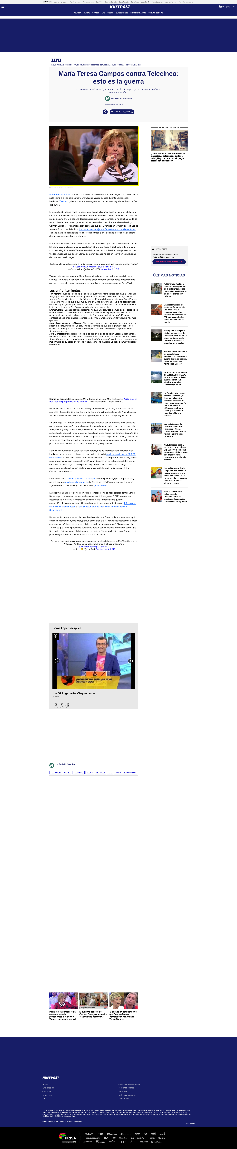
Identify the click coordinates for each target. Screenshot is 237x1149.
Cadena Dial (133, 1137)
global (87, 13)
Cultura (120, 65)
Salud (53, 65)
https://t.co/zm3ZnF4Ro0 (102, 266)
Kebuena (160, 1137)
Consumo (68, 65)
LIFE (103, 13)
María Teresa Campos (59, 194)
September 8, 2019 (109, 269)
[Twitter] (62, 705)
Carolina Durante (111, 2)
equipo (45, 1084)
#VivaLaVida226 (81, 266)
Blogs (90, 773)
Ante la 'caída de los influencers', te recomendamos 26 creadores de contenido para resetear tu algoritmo (175, 497)
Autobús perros (157, 2)
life (110, 773)
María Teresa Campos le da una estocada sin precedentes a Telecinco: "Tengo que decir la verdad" (62, 1015)
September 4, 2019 (105, 549)
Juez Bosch (145, 2)
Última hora (221, 7)
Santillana (114, 1134)
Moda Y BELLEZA (131, 65)
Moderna (100, 1141)
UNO (107, 1137)
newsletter (47, 1095)
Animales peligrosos (186, 2)
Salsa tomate (124, 2)
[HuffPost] (50, 1077)
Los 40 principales (102, 1134)
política (77, 13)
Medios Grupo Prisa (68, 1142)
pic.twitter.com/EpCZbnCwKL (94, 546)
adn (153, 1134)
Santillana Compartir (127, 1134)
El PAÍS (90, 1134)
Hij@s (114, 65)
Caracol (162, 1134)
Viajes (76, 65)
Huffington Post (93, 1137)
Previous (57, 660)
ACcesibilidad (123, 1099)
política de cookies (126, 1088)
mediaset (100, 773)
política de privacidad (127, 1095)
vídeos (110, 13)
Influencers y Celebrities (89, 65)
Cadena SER (137, 1134)
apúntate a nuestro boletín (169, 262)
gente (67, 773)
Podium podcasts (113, 1141)
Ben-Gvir (99, 2)
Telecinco (64, 201)
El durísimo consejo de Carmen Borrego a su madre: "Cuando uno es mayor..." (93, 1014)
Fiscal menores (75, 2)
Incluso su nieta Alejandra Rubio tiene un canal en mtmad (107, 229)
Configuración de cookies (129, 1084)
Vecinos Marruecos (60, 2)
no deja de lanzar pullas (76, 482)
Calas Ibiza (135, 2)
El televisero (122, 13)
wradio (114, 1137)
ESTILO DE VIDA (105, 65)
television (56, 773)
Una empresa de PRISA (68, 1136)
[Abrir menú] (2, 6)
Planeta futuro (151, 1137)
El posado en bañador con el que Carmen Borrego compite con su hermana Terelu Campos (123, 1015)
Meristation (156, 1141)
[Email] (68, 705)
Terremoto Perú (88, 2)
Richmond (89, 1141)
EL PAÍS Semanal (142, 1137)
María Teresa (101, 485)
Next (130, 660)
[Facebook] (56, 705)
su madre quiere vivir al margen (80, 478)
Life (56, 60)
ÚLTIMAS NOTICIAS (155, 13)
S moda (134, 1141)
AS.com (145, 1134)
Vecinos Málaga (170, 2)
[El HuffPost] (120, 7)
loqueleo (144, 1141)
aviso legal (123, 1091)
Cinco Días (123, 1137)
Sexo (139, 65)
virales (95, 13)
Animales (60, 65)
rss (43, 1099)
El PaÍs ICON (124, 1141)
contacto (46, 1091)
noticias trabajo (138, 13)
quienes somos (48, 1088)
